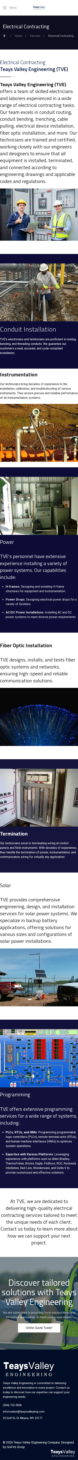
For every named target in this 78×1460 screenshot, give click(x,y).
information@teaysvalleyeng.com (23, 1411)
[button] (10, 8)
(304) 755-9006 (12, 1405)
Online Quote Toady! (39, 1328)
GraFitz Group (16, 1447)
